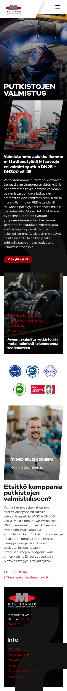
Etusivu (17, 649)
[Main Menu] (57, 7)
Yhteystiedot (22, 671)
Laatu (16, 660)
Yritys (16, 665)
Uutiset (17, 677)
